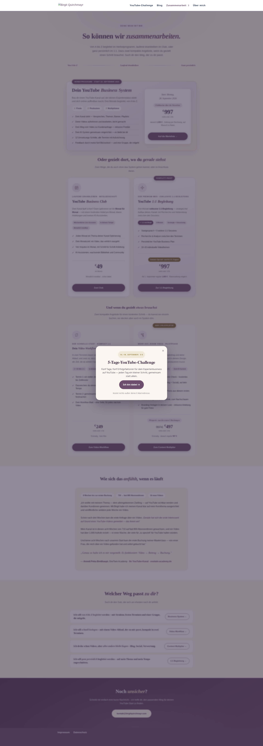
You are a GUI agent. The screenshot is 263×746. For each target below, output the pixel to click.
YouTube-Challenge (141, 6)
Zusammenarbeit (176, 6)
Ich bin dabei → (131, 384)
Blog (159, 6)
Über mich (199, 6)
